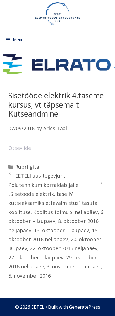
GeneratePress (84, 307)
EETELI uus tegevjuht (40, 175)
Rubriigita (27, 166)
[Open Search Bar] (110, 42)
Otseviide (19, 148)
